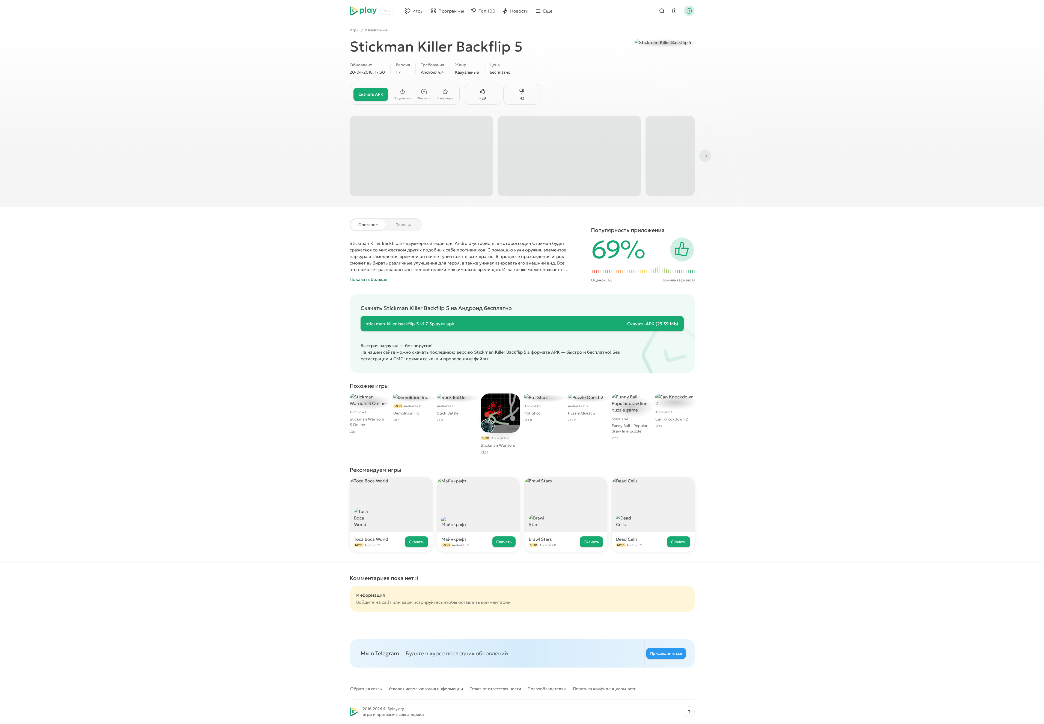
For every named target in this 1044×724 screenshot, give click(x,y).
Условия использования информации (425, 688)
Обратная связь (366, 688)
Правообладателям (547, 688)
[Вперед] (704, 156)
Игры (354, 30)
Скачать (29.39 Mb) (652, 323)
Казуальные (376, 30)
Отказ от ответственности (495, 688)
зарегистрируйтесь (422, 602)
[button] (689, 711)
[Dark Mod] (673, 10)
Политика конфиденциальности (604, 688)
